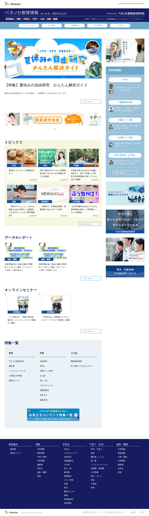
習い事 (94, 461)
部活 (66, 488)
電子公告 (141, 512)
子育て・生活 (38, 19)
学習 (66, 484)
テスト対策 (68, 480)
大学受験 (41, 461)
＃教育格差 (74, 25)
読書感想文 (68, 461)
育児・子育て (96, 449)
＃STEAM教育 (97, 25)
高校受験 (41, 453)
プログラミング (70, 453)
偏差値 (40, 465)
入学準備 (94, 472)
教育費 (13, 449)
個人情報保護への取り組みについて (116, 512)
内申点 (40, 468)
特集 (39, 476)
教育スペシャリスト (98, 19)
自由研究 (67, 457)
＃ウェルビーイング (29, 25)
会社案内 (133, 512)
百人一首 (67, 468)
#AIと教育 (52, 25)
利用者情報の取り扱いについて (92, 512)
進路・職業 (52, 19)
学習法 (26, 19)
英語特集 (67, 503)
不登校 (94, 484)
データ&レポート (137, 19)
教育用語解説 (111, 19)
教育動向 (10, 19)
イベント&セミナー (124, 19)
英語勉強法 (68, 499)
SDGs (66, 449)
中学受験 (41, 449)
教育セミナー (15, 453)
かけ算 (67, 465)
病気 (93, 453)
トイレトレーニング (99, 465)
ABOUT (87, 19)
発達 (93, 480)
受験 (19, 19)
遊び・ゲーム (96, 476)
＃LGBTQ (120, 25)
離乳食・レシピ (97, 457)
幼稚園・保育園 (97, 468)
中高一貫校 (41, 457)
